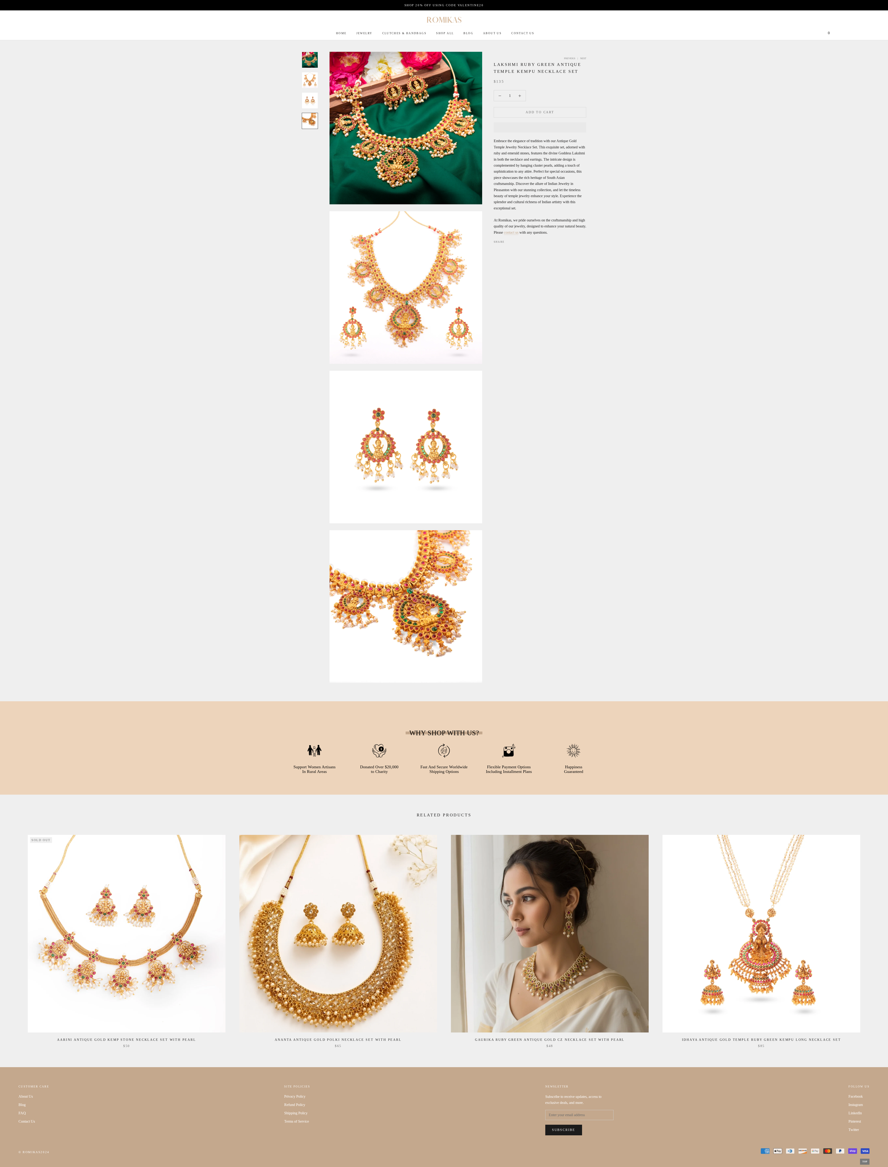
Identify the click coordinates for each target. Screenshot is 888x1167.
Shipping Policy (296, 1113)
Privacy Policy (294, 1096)
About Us (492, 33)
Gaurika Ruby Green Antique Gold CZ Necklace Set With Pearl (550, 1039)
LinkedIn (855, 1113)
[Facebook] (509, 240)
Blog (468, 33)
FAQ (22, 1113)
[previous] (14, 936)
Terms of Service (296, 1121)
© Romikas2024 (33, 1152)
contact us (511, 232)
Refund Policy (294, 1105)
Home (341, 33)
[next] (873, 936)
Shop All (445, 33)
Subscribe (563, 1130)
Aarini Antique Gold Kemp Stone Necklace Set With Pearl (126, 1039)
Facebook (855, 1096)
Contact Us (522, 33)
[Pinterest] (521, 240)
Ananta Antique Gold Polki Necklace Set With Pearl (338, 1039)
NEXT (583, 58)
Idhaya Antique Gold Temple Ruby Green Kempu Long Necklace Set (761, 1039)
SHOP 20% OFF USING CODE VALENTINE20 (444, 5)
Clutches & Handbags (404, 33)
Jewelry (364, 33)
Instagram (855, 1105)
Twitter (853, 1130)
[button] (540, 127)
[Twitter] (515, 240)
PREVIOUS (569, 58)
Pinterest (854, 1121)
